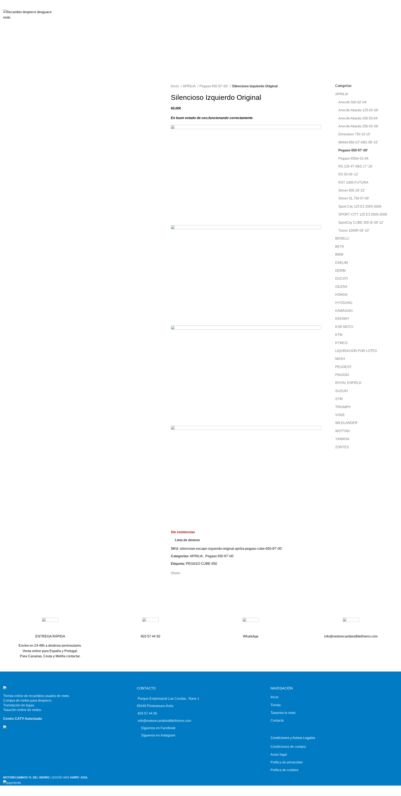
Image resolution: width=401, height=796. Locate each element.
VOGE (340, 415)
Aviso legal (278, 754)
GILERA (341, 286)
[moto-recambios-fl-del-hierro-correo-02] (351, 626)
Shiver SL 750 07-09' (353, 198)
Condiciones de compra (288, 746)
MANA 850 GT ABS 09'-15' (358, 142)
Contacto (277, 720)
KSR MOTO (344, 327)
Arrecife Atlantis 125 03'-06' (358, 110)
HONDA (341, 294)
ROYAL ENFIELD (348, 383)
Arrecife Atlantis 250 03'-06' (358, 126)
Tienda (275, 705)
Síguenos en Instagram (158, 735)
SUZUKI (341, 391)
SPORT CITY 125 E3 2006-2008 (362, 214)
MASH (340, 359)
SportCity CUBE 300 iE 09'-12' (361, 222)
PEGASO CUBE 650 (201, 563)
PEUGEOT (343, 367)
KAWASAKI (344, 310)
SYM (339, 399)
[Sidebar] (3, 791)
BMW (339, 254)
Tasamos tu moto (283, 713)
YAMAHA (342, 439)
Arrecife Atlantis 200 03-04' (358, 118)
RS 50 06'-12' (348, 174)
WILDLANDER (346, 423)
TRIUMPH (343, 407)
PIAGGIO (342, 375)
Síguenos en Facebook (158, 728)
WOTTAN (342, 431)
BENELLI (342, 238)
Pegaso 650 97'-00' (214, 86)
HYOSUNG (343, 303)
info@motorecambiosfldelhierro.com (164, 720)
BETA (339, 246)
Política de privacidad (286, 762)
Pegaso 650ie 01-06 (353, 158)
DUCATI (341, 278)
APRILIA (189, 86)
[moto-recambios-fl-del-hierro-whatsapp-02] (250, 626)
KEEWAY (342, 318)
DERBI (340, 270)
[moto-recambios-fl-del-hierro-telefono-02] (150, 626)
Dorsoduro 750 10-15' (354, 134)
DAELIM (341, 262)
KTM (338, 334)
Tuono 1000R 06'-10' (353, 230)
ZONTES (342, 447)
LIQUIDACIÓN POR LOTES (356, 351)
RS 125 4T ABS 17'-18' (355, 166)
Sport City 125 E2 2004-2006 (359, 206)
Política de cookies (284, 770)
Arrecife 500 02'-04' (352, 102)
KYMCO (341, 343)
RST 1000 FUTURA (353, 182)
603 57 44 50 (147, 713)
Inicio (175, 86)
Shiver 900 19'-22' (351, 190)
